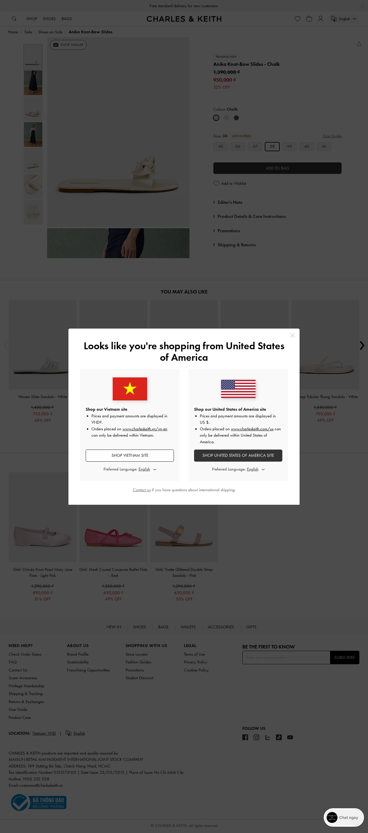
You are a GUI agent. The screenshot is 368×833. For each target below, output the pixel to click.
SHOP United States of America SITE (238, 455)
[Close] (292, 335)
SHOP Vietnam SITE (130, 455)
